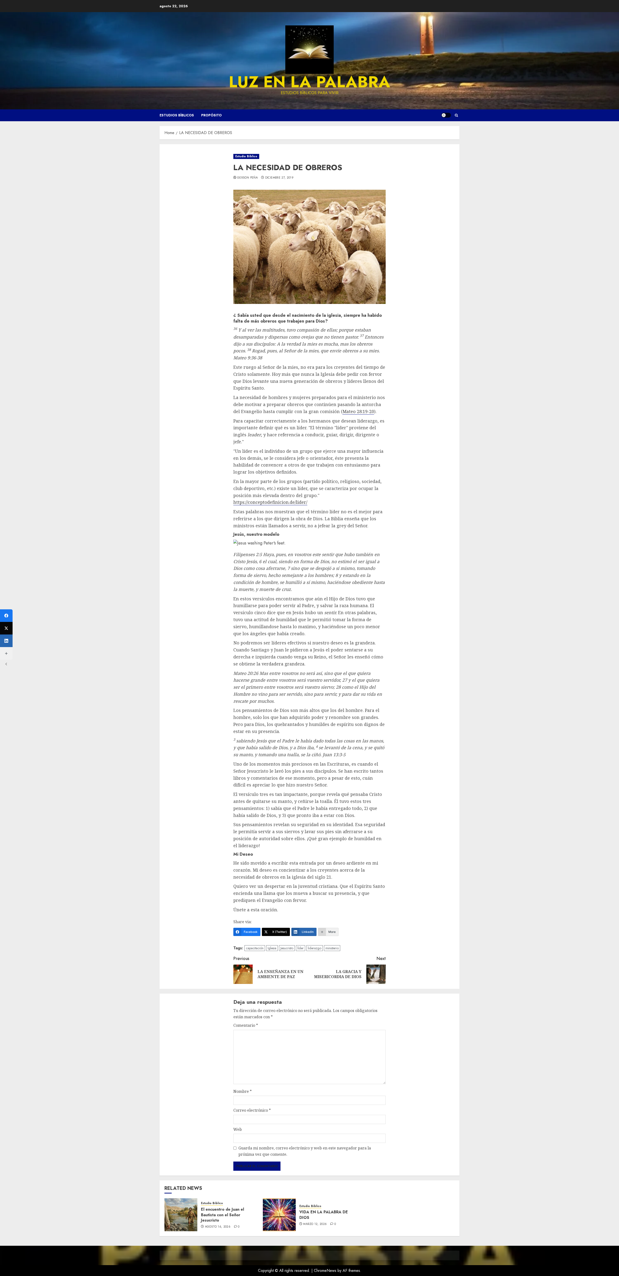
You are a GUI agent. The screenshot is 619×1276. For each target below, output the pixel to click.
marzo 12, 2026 (315, 1224)
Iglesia (272, 948)
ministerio (332, 948)
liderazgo (314, 948)
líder (300, 948)
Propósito (211, 115)
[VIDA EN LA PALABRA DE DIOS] (279, 1214)
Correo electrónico (252, 1110)
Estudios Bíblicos (177, 115)
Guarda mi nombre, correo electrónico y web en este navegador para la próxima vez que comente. (304, 1151)
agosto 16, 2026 (217, 1227)
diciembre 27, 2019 (279, 178)
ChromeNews (325, 1270)
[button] (456, 115)
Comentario (245, 1025)
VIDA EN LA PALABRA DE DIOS (323, 1214)
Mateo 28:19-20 (358, 411)
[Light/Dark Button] (446, 115)
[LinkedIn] (6, 640)
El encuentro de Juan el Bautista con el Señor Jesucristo (222, 1215)
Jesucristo (286, 948)
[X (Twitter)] (6, 628)
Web (237, 1129)
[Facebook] (6, 615)
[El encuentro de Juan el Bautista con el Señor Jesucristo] (180, 1214)
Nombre (242, 1091)
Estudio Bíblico (246, 156)
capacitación (255, 948)
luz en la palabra (309, 81)
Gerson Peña (247, 178)
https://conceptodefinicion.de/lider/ (270, 502)
